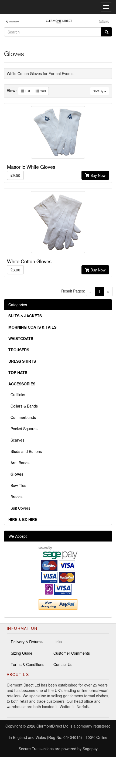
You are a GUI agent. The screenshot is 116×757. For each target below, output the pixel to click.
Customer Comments (71, 653)
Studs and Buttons (25, 451)
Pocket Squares (22, 428)
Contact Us (62, 664)
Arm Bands (18, 462)
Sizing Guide (21, 653)
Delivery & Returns (27, 641)
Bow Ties (17, 485)
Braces (15, 496)
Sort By (98, 91)
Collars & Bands (23, 406)
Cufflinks (16, 394)
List (27, 91)
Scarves (16, 440)
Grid (42, 91)
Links (57, 641)
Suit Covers (19, 508)
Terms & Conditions (27, 664)
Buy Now (97, 175)
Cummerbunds (22, 417)
